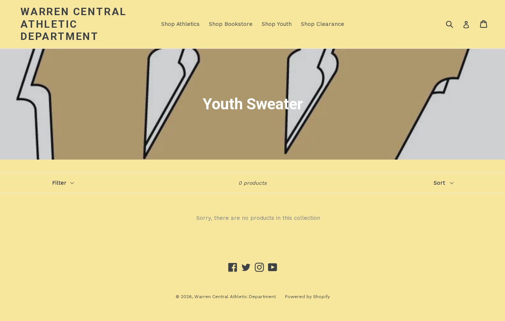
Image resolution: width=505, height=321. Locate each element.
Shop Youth (277, 24)
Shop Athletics (180, 24)
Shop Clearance (322, 24)
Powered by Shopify (307, 296)
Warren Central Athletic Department (73, 24)
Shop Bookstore (231, 24)
